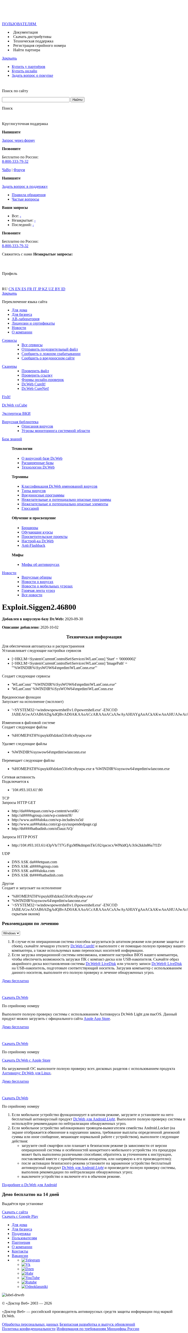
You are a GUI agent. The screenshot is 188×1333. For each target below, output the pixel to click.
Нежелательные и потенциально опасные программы (66, 499)
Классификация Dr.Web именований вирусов (59, 486)
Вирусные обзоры (37, 577)
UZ (51, 289)
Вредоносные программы (43, 495)
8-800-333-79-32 (15, 161)
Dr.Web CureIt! (34, 384)
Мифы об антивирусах (40, 564)
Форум (19, 170)
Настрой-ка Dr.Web (38, 541)
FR (30, 289)
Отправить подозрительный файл (50, 349)
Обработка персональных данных (30, 1324)
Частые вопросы (25, 199)
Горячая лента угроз (38, 590)
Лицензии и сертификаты (33, 323)
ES (24, 289)
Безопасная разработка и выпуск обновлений (97, 1324)
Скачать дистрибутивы (32, 37)
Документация (25, 32)
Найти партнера (26, 50)
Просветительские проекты (45, 536)
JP (40, 289)
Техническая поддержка (33, 41)
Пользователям (24, 1238)
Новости (19, 328)
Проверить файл (35, 371)
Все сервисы (32, 345)
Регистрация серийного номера (39, 45)
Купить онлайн (24, 71)
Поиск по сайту (15, 91)
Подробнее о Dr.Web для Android (29, 1185)
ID (63, 289)
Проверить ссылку (37, 375)
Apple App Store (97, 1018)
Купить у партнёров (28, 66)
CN (12, 289)
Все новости (32, 595)
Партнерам (21, 1242)
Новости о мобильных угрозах (47, 586)
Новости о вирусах (37, 582)
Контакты (20, 1251)
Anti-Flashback (33, 545)
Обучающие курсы (37, 532)
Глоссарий (30, 508)
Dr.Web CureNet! (35, 388)
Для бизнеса (22, 314)
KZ (45, 289)
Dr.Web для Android (94, 1119)
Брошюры (30, 528)
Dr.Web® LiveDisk (101, 964)
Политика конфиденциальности (29, 1329)
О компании (22, 332)
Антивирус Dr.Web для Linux (26, 1073)
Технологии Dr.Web (38, 467)
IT (35, 289)
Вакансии (20, 1256)
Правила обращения (29, 195)
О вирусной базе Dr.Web (42, 458)
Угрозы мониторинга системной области (56, 431)
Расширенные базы (38, 463)
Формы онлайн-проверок (43, 380)
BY (58, 289)
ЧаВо (6, 170)
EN (18, 289)
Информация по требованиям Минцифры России (98, 1329)
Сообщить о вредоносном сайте (48, 358)
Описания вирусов (37, 426)
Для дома (19, 310)
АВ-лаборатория (25, 319)
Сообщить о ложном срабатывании (51, 354)
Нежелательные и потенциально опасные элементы (65, 504)
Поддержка (21, 1233)
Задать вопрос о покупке (32, 75)
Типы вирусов (34, 491)
